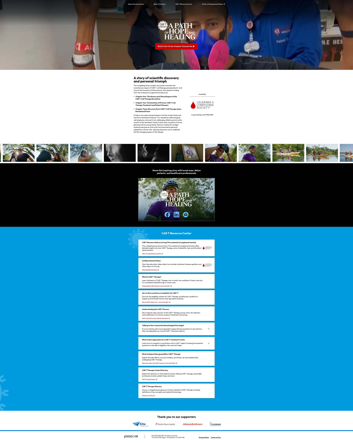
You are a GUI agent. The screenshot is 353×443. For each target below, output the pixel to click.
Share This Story (159, 4)
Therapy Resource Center (151, 253)
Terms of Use (216, 437)
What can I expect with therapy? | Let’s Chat (158, 363)
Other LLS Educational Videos (212, 4)
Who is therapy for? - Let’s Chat (155, 302)
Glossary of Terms (147, 395)
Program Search (148, 379)
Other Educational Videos (149, 270)
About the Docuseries (136, 4)
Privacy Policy (204, 437)
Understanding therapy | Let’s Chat (156, 286)
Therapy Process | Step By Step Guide (155, 318)
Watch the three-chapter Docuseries (175, 46)
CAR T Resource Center (183, 4)
